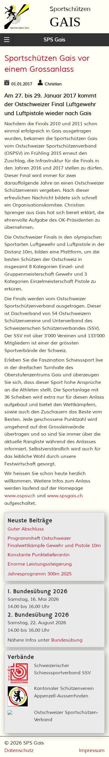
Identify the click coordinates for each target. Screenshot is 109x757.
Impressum (92, 750)
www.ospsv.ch (19, 496)
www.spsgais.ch (65, 496)
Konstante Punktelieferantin (39, 555)
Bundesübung (67, 640)
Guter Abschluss (26, 529)
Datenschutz (18, 750)
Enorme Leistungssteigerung (40, 564)
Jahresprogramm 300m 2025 (40, 574)
